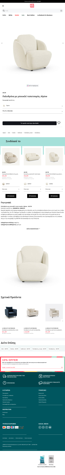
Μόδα (10, 15)
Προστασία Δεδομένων (7, 399)
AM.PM (4, 92)
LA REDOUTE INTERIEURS (8, 328)
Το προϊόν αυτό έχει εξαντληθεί (30, 123)
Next (62, 170)
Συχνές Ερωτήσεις (42, 395)
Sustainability (42, 397)
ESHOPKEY (9, 446)
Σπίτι (4, 15)
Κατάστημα (5, 412)
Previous (3, 171)
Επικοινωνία (41, 393)
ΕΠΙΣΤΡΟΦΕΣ (5, 438)
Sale (23, 15)
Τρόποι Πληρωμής (42, 402)
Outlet (17, 15)
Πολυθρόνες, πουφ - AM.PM (39, 349)
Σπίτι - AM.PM (4, 349)
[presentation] (2, 43)
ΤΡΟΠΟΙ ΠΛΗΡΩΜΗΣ (28, 438)
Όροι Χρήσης (5, 397)
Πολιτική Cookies (6, 402)
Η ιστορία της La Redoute (8, 395)
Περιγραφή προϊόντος (8, 100)
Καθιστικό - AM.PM (25, 349)
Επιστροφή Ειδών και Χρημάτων (9, 404)
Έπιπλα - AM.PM (14, 349)
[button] (4, 11)
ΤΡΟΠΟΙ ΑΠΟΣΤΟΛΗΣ (19, 438)
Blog (3, 414)
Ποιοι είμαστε (5, 393)
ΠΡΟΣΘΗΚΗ (11, 196)
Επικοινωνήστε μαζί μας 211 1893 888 (33, 1)
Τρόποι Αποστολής (42, 399)
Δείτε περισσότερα (32, 228)
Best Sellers (31, 15)
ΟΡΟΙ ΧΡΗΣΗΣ (11, 438)
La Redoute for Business (45, 15)
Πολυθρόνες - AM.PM (54, 349)
